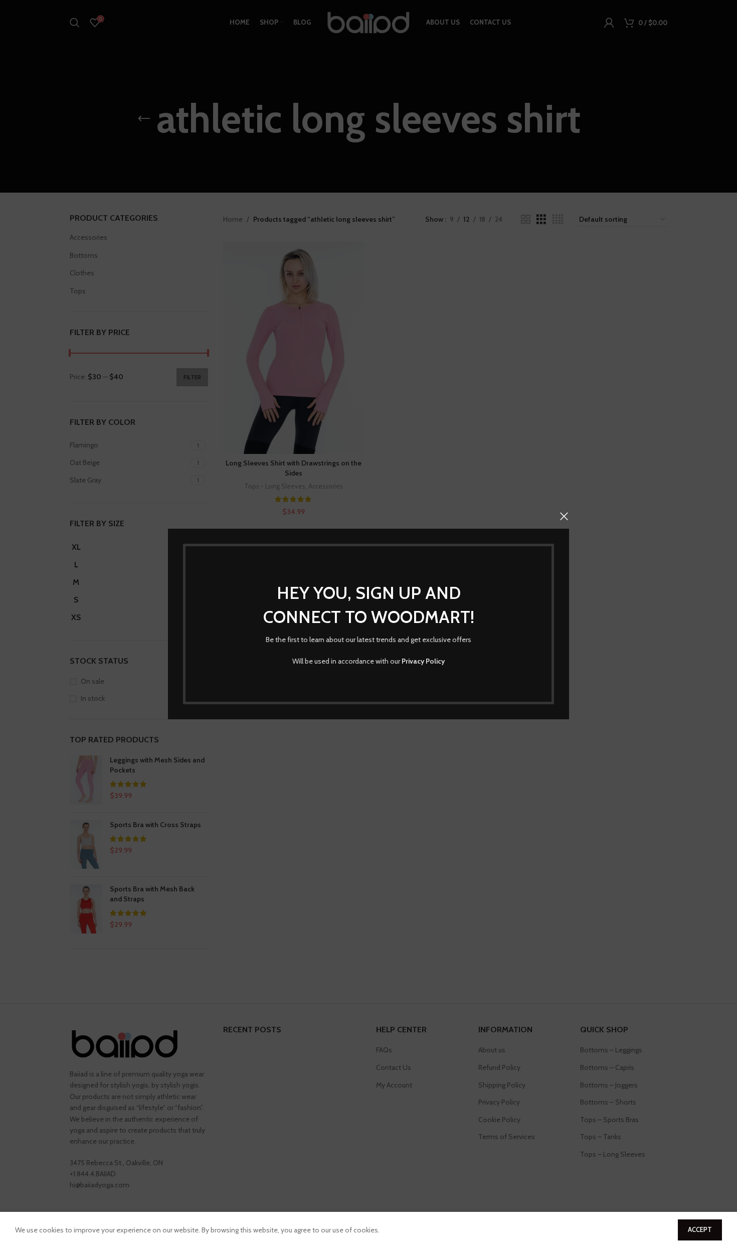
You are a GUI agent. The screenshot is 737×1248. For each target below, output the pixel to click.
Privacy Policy (423, 661)
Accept (700, 1229)
